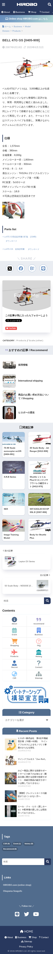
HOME (28, 931)
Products (21, 340)
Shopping (14, 645)
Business (20, 12)
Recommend (10, 849)
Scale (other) (36, 340)
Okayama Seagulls (12, 891)
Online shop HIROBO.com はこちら (28, 19)
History (39, 656)
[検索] (47, 600)
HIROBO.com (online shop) (17, 885)
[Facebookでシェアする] (21, 268)
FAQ (38, 645)
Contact (45, 12)
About (6, 12)
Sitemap (39, 678)
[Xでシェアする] (10, 268)
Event (14, 634)
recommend (38, 624)
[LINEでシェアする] (43, 268)
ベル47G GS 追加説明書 (13, 249)
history (29, 844)
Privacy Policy (26, 946)
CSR (14, 678)
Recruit (14, 667)
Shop (33, 12)
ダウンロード (11, 241)
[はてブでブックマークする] (32, 268)
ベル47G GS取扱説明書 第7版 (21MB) (19, 237)
